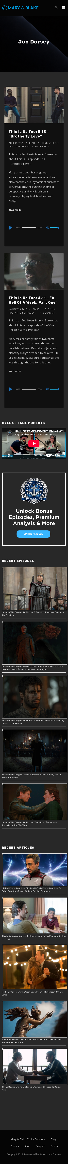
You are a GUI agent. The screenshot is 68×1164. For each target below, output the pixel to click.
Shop (27, 1146)
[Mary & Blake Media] (20, 7)
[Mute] (47, 228)
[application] (34, 227)
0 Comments (42, 146)
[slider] (54, 230)
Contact (55, 1146)
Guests (15, 1146)
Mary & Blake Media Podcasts (28, 1139)
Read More (15, 210)
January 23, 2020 (18, 309)
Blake (32, 143)
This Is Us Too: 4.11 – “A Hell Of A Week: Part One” (33, 300)
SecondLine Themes (50, 1154)
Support (40, 1146)
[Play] (10, 227)
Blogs (54, 1139)
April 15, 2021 (16, 143)
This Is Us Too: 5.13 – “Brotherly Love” (29, 134)
